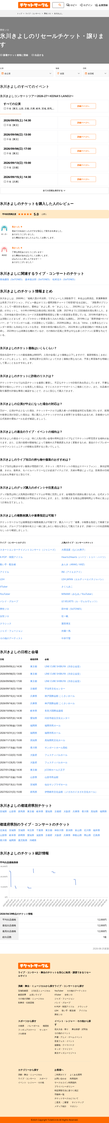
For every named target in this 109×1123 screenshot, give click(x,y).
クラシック (5, 623)
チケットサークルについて (66, 1098)
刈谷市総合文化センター (57, 718)
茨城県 (21, 830)
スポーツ (43, 1078)
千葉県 (39, 830)
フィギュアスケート (27, 1029)
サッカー (43, 1029)
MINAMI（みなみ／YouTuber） (77, 594)
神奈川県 (59, 830)
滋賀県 (39, 835)
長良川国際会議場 (54, 710)
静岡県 (21, 835)
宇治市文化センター (55, 688)
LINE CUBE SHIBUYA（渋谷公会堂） (63, 666)
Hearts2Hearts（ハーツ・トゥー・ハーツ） (84, 557)
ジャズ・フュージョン (11, 630)
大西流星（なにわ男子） (73, 549)
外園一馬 (66, 630)
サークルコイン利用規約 (65, 1082)
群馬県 (33, 791)
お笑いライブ (35, 994)
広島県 (96, 835)
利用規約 (74, 1078)
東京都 (33, 666)
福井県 (96, 830)
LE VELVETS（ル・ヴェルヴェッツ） (79, 601)
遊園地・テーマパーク (64, 1045)
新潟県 (69, 830)
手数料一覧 (59, 1094)
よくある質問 (76, 1074)
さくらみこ (67, 586)
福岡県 (33, 725)
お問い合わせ (60, 1078)
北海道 (3, 830)
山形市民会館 (51, 777)
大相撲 (21, 1025)
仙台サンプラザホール (56, 784)
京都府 (33, 688)
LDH (2, 579)
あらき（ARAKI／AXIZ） (73, 564)
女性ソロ (4, 616)
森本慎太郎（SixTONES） (38, 279)
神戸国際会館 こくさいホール (60, 696)
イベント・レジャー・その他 (31, 1082)
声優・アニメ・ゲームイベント (68, 1037)
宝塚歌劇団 (23, 990)
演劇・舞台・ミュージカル (30, 1074)
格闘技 (46, 1025)
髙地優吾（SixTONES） (12, 279)
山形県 (33, 777)
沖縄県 (33, 840)
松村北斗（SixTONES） (64, 279)
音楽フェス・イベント (64, 1041)
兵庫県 (33, 696)
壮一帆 (64, 616)
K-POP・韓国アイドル (11, 557)
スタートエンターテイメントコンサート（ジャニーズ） (28, 549)
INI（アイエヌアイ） (72, 571)
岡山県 (87, 835)
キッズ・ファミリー (63, 1049)
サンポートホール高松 (56, 747)
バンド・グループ (9, 601)
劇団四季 (22, 994)
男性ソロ (4, 608)
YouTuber (5, 594)
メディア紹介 (60, 1106)
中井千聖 (66, 638)
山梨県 (3, 835)
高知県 (33, 740)
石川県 (87, 830)
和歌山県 (77, 835)
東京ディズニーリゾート (65, 1053)
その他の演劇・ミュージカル (31, 998)
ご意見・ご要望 (61, 1102)
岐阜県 (33, 710)
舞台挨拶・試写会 (80, 1029)
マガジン (74, 1106)
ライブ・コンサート (27, 1078)
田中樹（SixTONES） (72, 608)
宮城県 (33, 784)
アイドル (4, 571)
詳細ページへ (83, 106)
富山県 (78, 830)
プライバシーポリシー (64, 1086)
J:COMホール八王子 (55, 769)
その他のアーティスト (11, 638)
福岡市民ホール (53, 725)
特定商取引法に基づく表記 (66, 1090)
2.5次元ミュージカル (41, 990)
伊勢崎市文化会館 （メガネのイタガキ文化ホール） (71, 791)
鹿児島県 (22, 840)
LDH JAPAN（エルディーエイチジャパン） (83, 579)
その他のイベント (62, 1033)
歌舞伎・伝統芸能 (26, 1002)
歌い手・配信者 (8, 564)
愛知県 (33, 718)
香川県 (33, 747)
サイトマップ (78, 1102)
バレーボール (33, 1025)
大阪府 (33, 754)
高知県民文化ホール (55, 740)
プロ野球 (22, 1033)
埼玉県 (30, 830)
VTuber (4, 586)
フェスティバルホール (56, 754)
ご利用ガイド (60, 1074)
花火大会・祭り (61, 1029)
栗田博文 (66, 623)
